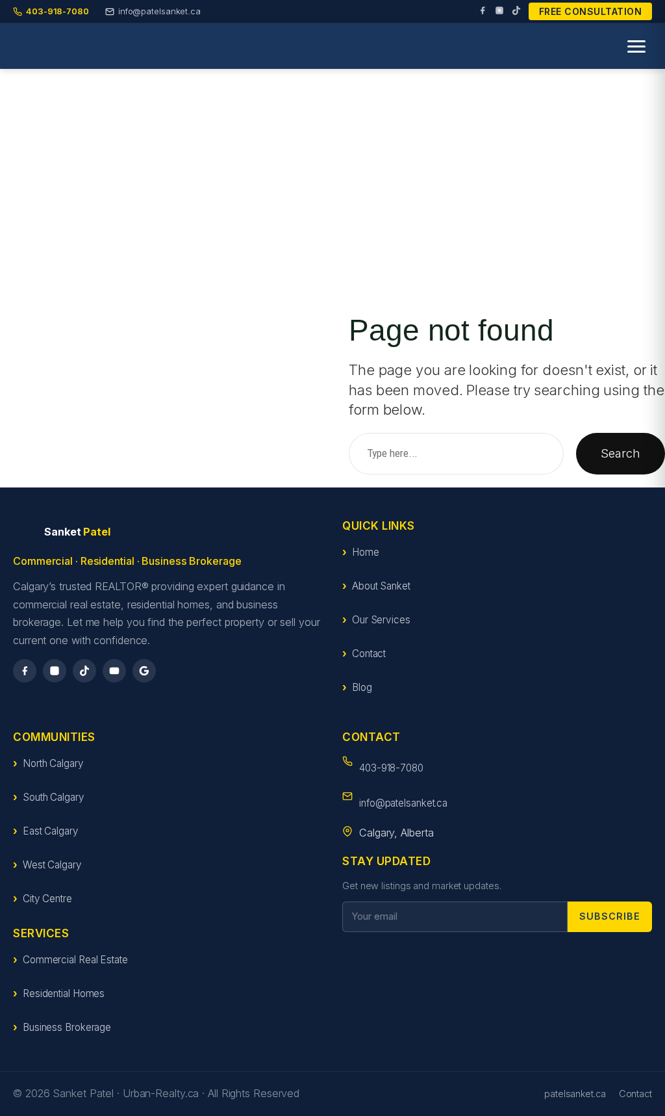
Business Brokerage (67, 1027)
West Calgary (52, 865)
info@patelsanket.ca (403, 803)
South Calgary (53, 797)
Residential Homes (64, 993)
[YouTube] (114, 670)
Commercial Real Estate (75, 960)
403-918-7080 (391, 768)
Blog (362, 687)
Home (365, 552)
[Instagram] (499, 11)
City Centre (47, 898)
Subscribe (609, 916)
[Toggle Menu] (636, 46)
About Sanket (381, 586)
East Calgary (51, 831)
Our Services (381, 620)
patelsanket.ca (575, 1093)
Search (620, 453)
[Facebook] (482, 11)
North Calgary (53, 763)
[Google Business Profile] (144, 670)
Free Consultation (590, 11)
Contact (369, 653)
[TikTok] (516, 11)
